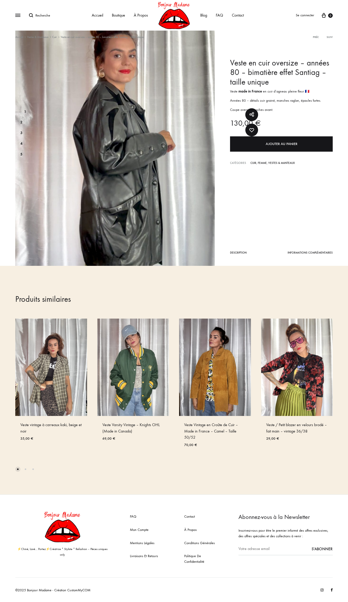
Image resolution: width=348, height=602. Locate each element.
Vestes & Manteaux (37, 37)
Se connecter (305, 15)
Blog (203, 15)
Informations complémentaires (310, 252)
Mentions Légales (142, 543)
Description (238, 252)
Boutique (118, 15)
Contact (238, 15)
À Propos (141, 15)
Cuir (54, 37)
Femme (262, 163)
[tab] (238, 254)
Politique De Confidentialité (194, 559)
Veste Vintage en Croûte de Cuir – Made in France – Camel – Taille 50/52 (211, 431)
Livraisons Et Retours (144, 556)
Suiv (330, 37)
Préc (316, 37)
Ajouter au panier (281, 144)
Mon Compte (139, 530)
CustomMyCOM (78, 590)
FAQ (219, 15)
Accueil (97, 15)
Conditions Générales (199, 543)
